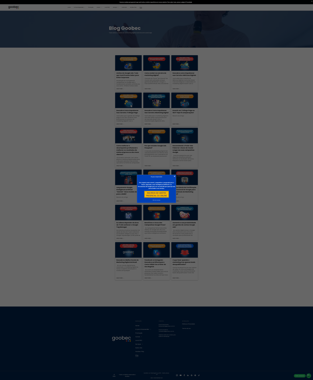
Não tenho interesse (156, 200)
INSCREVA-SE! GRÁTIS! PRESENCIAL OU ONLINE (156, 194)
